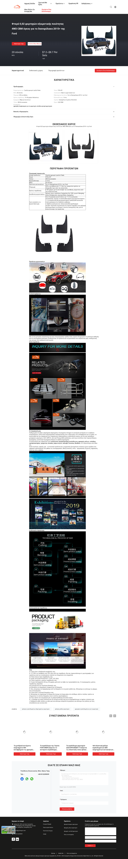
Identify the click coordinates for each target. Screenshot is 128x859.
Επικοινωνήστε (67, 809)
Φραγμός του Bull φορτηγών (71, 831)
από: (61, 790)
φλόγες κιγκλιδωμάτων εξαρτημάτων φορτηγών (36, 709)
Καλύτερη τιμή (18, 44)
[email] (22, 778)
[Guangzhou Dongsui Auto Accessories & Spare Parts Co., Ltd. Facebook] (13, 839)
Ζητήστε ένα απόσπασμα (105, 70)
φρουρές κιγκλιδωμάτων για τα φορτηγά (86, 709)
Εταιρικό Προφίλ (47, 824)
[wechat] (31, 778)
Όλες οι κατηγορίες (69, 834)
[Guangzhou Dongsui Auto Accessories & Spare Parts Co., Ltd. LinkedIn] (17, 839)
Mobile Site (60, 853)
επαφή (44, 834)
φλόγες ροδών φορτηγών (62, 709)
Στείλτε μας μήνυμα (34, 44)
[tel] (36, 778)
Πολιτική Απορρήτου (72, 853)
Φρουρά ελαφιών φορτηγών (71, 824)
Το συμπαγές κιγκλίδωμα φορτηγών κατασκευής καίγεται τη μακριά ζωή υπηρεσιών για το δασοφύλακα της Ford (43, 750)
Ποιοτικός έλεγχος (48, 830)
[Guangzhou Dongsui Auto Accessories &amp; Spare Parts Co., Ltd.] (17, 6)
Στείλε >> (90, 845)
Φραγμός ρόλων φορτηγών (70, 827)
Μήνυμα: (62, 770)
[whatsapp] (26, 778)
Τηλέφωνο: (63, 799)
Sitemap (53, 853)
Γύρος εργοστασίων (48, 827)
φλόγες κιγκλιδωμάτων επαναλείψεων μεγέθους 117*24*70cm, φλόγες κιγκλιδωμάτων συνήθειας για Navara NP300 (96, 750)
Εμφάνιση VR (73, 3)
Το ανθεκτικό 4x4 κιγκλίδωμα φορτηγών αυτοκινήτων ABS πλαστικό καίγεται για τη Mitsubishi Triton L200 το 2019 (19, 750)
